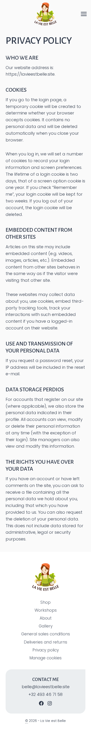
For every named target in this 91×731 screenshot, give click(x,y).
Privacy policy (45, 650)
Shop (45, 602)
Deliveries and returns (45, 642)
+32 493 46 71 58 (45, 694)
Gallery (45, 626)
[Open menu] (85, 13)
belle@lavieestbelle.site (46, 687)
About (46, 618)
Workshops (46, 610)
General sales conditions (45, 634)
